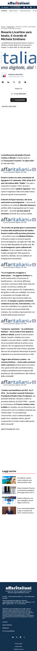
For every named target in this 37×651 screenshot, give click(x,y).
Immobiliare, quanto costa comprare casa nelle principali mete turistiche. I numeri (24, 480)
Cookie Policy (18, 646)
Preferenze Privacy (18, 649)
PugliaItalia (11, 27)
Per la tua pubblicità (8, 631)
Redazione (5, 628)
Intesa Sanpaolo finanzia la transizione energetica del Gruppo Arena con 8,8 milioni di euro (26, 490)
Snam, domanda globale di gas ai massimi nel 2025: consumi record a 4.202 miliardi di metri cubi (25, 511)
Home (3, 27)
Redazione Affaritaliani (15, 74)
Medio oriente (13, 11)
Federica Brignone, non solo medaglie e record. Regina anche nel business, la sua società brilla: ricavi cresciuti (25, 500)
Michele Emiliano (9, 106)
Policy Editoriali (7, 625)
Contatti (4, 622)
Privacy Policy (18, 643)
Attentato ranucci (25, 11)
